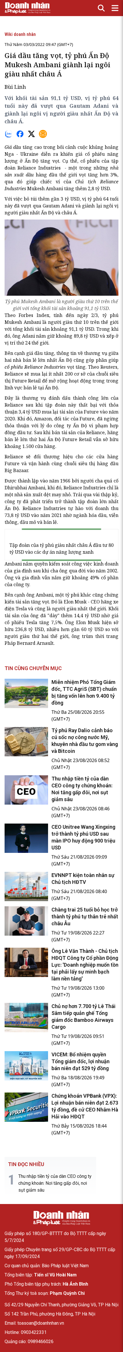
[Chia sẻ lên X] (31, 134)
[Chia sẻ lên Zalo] (9, 134)
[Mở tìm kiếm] (101, 8)
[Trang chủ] (61, 1218)
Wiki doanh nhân (20, 34)
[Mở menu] (115, 8)
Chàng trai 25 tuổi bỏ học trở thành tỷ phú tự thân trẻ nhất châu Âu (84, 916)
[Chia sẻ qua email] (43, 134)
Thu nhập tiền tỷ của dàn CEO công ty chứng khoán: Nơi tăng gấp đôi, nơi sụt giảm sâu (55, 1183)
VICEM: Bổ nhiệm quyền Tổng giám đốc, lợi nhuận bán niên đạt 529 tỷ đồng (80, 1061)
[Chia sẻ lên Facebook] (20, 134)
